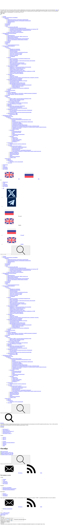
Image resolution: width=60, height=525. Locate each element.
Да (1, 13)
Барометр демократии (14, 152)
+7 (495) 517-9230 (5, 512)
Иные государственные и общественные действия (18, 39)
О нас (4, 165)
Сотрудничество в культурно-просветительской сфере (20, 112)
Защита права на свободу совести (16, 69)
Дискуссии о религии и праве (16, 54)
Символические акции (16, 128)
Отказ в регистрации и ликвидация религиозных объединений (22, 60)
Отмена (8, 521)
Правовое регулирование (15, 49)
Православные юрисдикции (17, 85)
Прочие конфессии (16, 86)
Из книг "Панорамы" (12, 92)
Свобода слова (15, 135)
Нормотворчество (11, 21)
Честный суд (14, 141)
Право (13, 133)
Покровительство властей (15, 50)
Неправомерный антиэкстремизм (9, 488)
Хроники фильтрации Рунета (13, 44)
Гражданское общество (16, 131)
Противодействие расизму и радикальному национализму (19, 20)
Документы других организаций (16, 161)
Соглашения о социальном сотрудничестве (18, 108)
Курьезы (9, 89)
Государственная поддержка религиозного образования (21, 110)
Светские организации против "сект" (17, 70)
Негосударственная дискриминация (17, 62)
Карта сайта (2, 514)
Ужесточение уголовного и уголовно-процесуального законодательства (26, 151)
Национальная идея (16, 149)
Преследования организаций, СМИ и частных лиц (18, 36)
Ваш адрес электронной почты (6, 518)
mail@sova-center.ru (4, 513)
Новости (7, 18)
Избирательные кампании (13, 37)
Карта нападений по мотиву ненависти (15, 32)
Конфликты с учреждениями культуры (17, 68)
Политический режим (16, 132)
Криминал (10, 104)
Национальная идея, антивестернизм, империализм (22, 121)
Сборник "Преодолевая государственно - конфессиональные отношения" (22, 93)
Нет (3, 13)
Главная (4, 479)
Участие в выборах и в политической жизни (19, 52)
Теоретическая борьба (14, 64)
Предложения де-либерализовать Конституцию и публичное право (25, 125)
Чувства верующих (14, 51)
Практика (12, 136)
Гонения (9, 57)
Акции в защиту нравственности (16, 72)
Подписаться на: (3, 519)
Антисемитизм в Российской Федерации (18, 28)
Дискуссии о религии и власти (16, 53)
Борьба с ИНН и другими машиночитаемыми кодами (20, 98)
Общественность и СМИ (12, 65)
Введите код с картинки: (5, 520)
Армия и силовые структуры (13, 101)
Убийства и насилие (14, 76)
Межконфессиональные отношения (15, 79)
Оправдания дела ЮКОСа (17, 123)
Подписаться (3, 521)
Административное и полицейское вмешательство (20, 58)
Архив (6, 25)
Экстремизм (10, 74)
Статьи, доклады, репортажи (15, 31)
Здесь (56, 9)
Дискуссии (10, 144)
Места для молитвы (14, 59)
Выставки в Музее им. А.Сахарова (14, 103)
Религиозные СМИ (14, 114)
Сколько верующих (11, 90)
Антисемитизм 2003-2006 (13, 26)
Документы (7, 24)
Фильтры (2, 426)
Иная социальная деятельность (16, 106)
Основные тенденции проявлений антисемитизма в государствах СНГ (24, 29)
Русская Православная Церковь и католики (18, 80)
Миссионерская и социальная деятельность (16, 105)
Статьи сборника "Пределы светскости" (15, 94)
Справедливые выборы (17, 139)
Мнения (9, 22)
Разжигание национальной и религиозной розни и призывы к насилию (24, 77)
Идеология (12, 130)
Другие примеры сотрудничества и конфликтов (19, 88)
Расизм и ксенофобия (7, 487)
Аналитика (5, 166)
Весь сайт (10, 519)
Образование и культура (12, 109)
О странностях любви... (17, 122)
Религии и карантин (14, 55)
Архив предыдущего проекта (16, 118)
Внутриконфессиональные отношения (17, 83)
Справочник (5, 167)
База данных (5, 168)
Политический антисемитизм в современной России (20, 30)
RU (38, 178)
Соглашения (12, 56)
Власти (9, 48)
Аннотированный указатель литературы (18, 143)
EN (19, 178)
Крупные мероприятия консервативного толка (21, 119)
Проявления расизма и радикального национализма (18, 19)
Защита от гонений (14, 61)
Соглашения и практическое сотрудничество (19, 102)
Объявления (5, 164)
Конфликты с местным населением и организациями (20, 66)
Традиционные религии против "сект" (17, 82)
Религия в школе (13, 111)
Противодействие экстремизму (16, 78)
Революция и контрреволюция (18, 134)
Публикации (7, 23)
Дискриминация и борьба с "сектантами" (18, 63)
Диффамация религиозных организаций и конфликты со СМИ (22, 71)
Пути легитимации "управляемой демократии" (21, 150)
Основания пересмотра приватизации (19, 124)
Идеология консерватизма (17, 148)
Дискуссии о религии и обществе (16, 73)
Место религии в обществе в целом (17, 99)
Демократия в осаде (9, 116)
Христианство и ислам (14, 81)
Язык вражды (8, 158)
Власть (9, 97)
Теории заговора (15, 129)
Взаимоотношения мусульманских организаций (21, 84)
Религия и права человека (15, 100)
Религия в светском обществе (9, 489)
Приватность (14, 137)
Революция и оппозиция (15, 156)
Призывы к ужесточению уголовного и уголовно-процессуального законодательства (29, 126)
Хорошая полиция (15, 140)
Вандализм (12, 75)
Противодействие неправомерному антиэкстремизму (18, 38)
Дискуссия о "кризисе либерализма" (19, 146)
